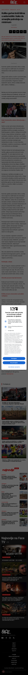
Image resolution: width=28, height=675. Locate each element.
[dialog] (14, 337)
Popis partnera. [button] (18, 342)
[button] (14, 331)
